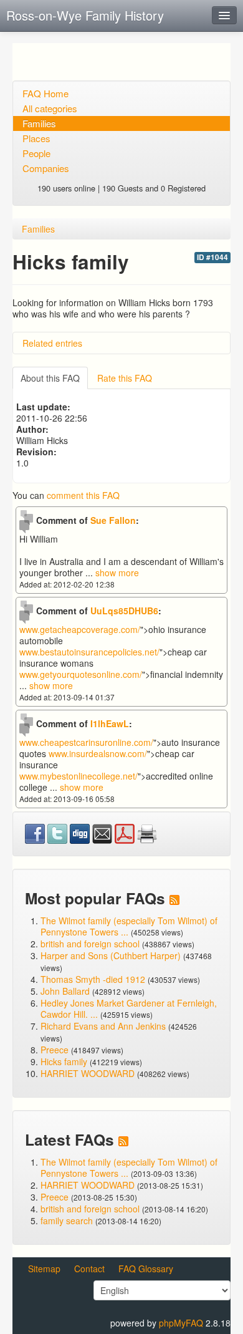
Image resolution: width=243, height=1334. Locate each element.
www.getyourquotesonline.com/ (80, 674)
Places (36, 138)
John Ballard (65, 991)
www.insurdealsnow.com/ (98, 753)
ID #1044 (212, 257)
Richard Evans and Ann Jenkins (103, 1026)
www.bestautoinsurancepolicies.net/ (89, 651)
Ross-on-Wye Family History (85, 15)
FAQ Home (45, 93)
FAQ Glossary (145, 1268)
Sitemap (44, 1268)
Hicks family (65, 1061)
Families (39, 123)
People (36, 153)
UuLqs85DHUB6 (124, 610)
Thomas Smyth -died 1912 (92, 979)
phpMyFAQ (181, 1323)
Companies (45, 168)
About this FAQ (50, 378)
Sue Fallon (113, 520)
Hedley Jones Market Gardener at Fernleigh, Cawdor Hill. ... (128, 1008)
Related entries (52, 343)
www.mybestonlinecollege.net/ (78, 776)
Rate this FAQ (124, 378)
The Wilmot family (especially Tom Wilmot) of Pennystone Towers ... (128, 926)
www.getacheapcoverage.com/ (79, 629)
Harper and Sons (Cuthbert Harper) (110, 955)
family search (67, 1220)
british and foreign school (90, 943)
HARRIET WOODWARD (87, 1073)
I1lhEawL (109, 723)
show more (117, 572)
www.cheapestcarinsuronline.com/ (86, 742)
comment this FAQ (83, 495)
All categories (49, 108)
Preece (54, 1049)
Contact (89, 1268)
